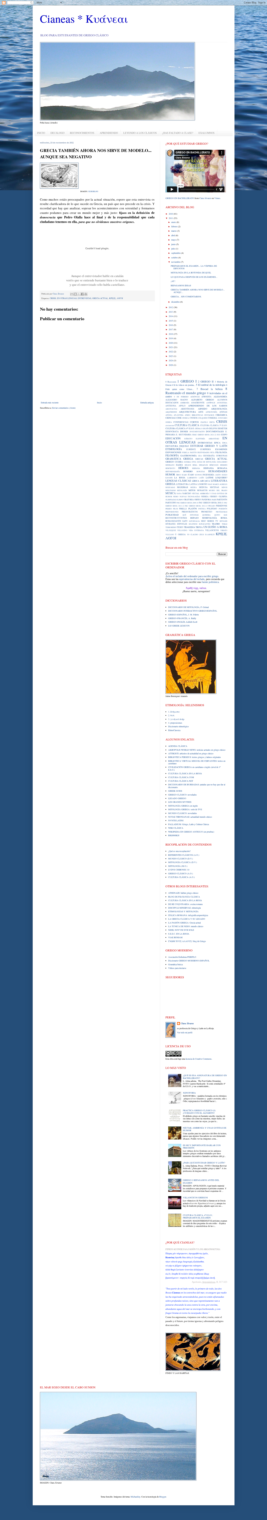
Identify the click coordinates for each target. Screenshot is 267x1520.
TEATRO (216, 523)
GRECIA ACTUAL (100, 298)
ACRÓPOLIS (195, 397)
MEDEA (193, 487)
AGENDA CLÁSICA (177, 745)
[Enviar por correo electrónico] (72, 294)
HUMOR (170, 474)
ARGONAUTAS (171, 409)
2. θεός (171, 715)
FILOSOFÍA (172, 455)
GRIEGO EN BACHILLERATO (179, 198)
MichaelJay (135, 1496)
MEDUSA (203, 487)
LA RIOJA (179, 477)
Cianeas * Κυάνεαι (84, 18)
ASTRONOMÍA (211, 412)
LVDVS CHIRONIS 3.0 (178, 869)
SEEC (203, 521)
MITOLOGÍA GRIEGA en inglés (183, 805)
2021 (171, 347)
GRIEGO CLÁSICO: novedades (182, 794)
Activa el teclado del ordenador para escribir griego (191, 576)
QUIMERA (206, 515)
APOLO (182, 405)
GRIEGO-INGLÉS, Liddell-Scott (182, 621)
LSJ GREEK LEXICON (179, 625)
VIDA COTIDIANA (196, 530)
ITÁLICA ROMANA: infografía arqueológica (188, 915)
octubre (174, 257)
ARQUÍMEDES (171, 412)
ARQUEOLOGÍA (219, 408)
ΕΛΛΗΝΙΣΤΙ (210, 534)
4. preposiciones (175, 722)
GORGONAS (221, 455)
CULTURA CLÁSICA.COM (181, 777)
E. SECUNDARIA (183, 434)
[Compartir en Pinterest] (86, 294)
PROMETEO (206, 511)
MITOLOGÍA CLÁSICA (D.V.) (182, 862)
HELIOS (188, 465)
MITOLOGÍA (182, 490)
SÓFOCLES (182, 524)
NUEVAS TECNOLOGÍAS (190, 496)
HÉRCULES (213, 465)
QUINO (217, 515)
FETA (212, 452)
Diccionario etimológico (178, 726)
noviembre (176, 261)
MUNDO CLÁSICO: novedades (182, 813)
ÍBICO (178, 475)
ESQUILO (184, 445)
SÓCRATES (170, 524)
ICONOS (198, 475)
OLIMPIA (223, 496)
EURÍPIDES (205, 449)
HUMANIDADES (217, 471)
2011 (171, 218)
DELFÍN (206, 428)
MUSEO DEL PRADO (218, 490)
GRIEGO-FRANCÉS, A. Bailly (182, 618)
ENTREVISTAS (84, 298)
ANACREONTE (198, 402)
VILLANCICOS (212, 530)
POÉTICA (202, 509)
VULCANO (169, 534)
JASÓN (218, 475)
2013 (171, 311)
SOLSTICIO (193, 524)
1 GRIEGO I (187, 381)
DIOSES (184, 431)
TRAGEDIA (189, 527)
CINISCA (185, 418)
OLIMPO (179, 499)
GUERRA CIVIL (190, 462)
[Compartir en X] (79, 294)
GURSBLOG (93, 191)
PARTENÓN (222, 499)
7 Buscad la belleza (210, 389)
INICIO (41, 133)
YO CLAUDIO (192, 534)
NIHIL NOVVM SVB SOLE (181, 929)
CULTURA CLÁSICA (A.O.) (181, 877)
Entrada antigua (147, 402)
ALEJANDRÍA (220, 396)
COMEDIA (212, 418)
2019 (171, 338)
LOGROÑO (202, 484)
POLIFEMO (212, 508)
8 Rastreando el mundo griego (196, 390)
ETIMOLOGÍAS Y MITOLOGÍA (183, 911)
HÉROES (183, 468)
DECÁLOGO (57, 133)
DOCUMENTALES (215, 431)
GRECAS (199, 459)
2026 (171, 364)
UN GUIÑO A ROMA (215, 527)
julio (173, 248)
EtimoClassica (174, 730)
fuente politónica (210, 582)
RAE (225, 515)
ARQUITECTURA (187, 411)
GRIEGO (169, 461)
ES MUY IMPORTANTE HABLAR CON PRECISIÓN (202, 1146)
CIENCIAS (170, 417)
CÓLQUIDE (202, 418)
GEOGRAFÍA (209, 455)
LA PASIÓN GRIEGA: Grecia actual (184, 922)
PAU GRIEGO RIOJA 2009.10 (187, 503)
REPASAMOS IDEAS (181, 285)
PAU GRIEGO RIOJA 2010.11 (211, 502)
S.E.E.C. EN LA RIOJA (178, 933)
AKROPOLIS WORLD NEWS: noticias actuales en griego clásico (196, 749)
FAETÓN (193, 452)
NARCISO (186, 493)
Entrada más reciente (49, 402)
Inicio (99, 402)
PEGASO (211, 506)
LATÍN (201, 478)
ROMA (224, 517)
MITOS (192, 490)
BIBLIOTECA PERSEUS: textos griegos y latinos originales (194, 757)
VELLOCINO (182, 530)
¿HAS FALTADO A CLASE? (177, 133)
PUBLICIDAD (172, 514)
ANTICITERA (222, 403)
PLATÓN (192, 508)
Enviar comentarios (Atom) (64, 407)
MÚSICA (170, 493)
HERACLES (203, 465)
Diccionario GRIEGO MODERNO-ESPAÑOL (188, 960)
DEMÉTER (222, 428)
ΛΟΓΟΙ (120, 298)
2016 (171, 324)
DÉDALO (198, 428)
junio (173, 244)
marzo (174, 230)
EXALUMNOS (207, 133)
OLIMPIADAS (170, 499)
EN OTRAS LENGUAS (67, 298)
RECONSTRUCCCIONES (176, 518)
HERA (195, 465)
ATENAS (223, 412)
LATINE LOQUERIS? (216, 477)
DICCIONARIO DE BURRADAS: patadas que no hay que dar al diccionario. (196, 785)
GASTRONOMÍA (188, 455)
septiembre (176, 252)
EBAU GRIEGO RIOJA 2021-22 (204, 435)
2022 (171, 351)
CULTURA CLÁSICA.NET (180, 780)
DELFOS (213, 428)
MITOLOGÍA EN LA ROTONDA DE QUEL (191, 272)
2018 (171, 333)
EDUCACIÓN (173, 438)
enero (174, 222)
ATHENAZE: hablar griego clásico (183, 892)
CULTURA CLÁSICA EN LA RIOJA (185, 773)
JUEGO (224, 475)
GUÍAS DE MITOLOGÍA (206, 462)
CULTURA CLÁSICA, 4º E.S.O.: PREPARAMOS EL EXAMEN (198, 1216)
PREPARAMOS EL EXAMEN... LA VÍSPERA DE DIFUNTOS (194, 267)
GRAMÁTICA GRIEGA (179, 458)
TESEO (180, 527)
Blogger (162, 1496)
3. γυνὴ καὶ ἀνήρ (176, 719)
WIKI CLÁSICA (175, 827)
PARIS (214, 499)
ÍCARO (191, 474)
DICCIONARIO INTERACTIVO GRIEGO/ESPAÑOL (192, 610)
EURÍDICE (191, 449)
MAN (210, 484)
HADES (179, 465)
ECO (219, 435)
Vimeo (217, 198)
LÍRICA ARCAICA (201, 480)
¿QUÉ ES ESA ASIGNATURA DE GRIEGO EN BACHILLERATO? (205, 1076)
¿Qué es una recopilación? (179, 851)
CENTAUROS (209, 415)
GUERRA (179, 462)
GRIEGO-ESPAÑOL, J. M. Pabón (183, 614)
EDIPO (224, 434)
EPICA (217, 442)
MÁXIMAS (182, 487)
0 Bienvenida (170, 381)
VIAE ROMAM (175, 937)
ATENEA (168, 415)
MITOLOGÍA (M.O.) (177, 865)
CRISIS (53, 298)
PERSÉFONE (221, 505)
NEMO (175, 496)
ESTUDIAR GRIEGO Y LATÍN (208, 445)
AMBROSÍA (184, 403)
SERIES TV (212, 521)
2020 (171, 342)
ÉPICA (224, 443)
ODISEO (213, 496)
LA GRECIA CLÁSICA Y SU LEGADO (186, 918)
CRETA (212, 422)
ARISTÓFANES (187, 409)
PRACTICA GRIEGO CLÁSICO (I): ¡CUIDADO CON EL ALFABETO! (199, 1111)
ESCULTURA (171, 445)
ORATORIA (189, 499)
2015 (171, 320)
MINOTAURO (170, 490)
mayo (174, 239)
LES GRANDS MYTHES (179, 801)
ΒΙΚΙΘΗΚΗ (173, 835)
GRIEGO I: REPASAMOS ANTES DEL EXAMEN (201, 1181)
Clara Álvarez (205, 198)
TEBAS (224, 524)
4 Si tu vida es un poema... (183, 384)
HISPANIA (196, 468)
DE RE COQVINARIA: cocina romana (185, 904)
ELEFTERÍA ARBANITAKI (207, 439)
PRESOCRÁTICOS (190, 511)
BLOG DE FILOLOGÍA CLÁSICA (184, 896)
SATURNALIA (194, 521)
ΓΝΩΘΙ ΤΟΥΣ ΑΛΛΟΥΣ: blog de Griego (187, 941)
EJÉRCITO (188, 439)
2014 (171, 316)
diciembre (175, 301)
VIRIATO (223, 530)
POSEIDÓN (223, 509)
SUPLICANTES (204, 524)
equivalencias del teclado (192, 579)
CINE (178, 417)
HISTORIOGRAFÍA (172, 471)
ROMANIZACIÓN (173, 521)
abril (173, 235)
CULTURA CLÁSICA (187, 425)
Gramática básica (175, 964)
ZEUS (201, 534)
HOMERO (188, 471)
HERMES (223, 465)
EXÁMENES (221, 449)
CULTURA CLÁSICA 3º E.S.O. (213, 425)
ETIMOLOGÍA (173, 449)
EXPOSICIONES (173, 452)
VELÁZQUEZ (170, 530)
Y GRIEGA (180, 534)
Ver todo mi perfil (184, 1032)
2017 (171, 329)
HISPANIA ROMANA (215, 468)
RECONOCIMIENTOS (82, 133)
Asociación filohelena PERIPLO (182, 956)
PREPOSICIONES (171, 512)
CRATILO (204, 422)
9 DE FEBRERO (181, 397)
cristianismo (169, 425)
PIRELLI (183, 508)
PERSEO (168, 509)
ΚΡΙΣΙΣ (112, 298)
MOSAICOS (202, 490)
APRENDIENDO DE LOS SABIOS (207, 405)
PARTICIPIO (170, 502)
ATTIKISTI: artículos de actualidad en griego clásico (190, 753)
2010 (171, 213)
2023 (171, 356)
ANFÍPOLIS (210, 403)
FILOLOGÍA (221, 452)
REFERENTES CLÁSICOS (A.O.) (183, 854)
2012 (171, 307)
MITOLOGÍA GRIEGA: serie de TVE (185, 809)
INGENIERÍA (208, 474)
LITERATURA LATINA (186, 484)
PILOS (175, 509)
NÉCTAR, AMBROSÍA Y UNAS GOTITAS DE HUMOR (204, 1129)
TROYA (199, 527)
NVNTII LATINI (175, 820)
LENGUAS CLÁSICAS (178, 480)
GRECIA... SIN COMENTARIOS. (186, 296)
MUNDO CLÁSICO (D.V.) (180, 858)
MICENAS (214, 487)
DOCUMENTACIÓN (197, 431)
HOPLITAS (201, 471)
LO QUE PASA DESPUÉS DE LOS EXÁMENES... (194, 276)
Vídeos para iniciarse (177, 967)
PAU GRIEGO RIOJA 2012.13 (196, 506)
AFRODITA (206, 396)
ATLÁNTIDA (178, 415)
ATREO (187, 415)
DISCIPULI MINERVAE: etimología (184, 907)
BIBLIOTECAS (197, 415)
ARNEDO (202, 408)
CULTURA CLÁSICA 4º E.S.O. (180, 428)
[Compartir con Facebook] (82, 294)
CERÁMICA (221, 414)
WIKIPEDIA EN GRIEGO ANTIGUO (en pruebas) (191, 831)
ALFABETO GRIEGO (202, 399)
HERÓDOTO (170, 468)
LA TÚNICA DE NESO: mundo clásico (185, 926)
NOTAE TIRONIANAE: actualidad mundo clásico (190, 816)
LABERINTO (192, 478)
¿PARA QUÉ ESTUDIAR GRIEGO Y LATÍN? (204, 1162)
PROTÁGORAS (221, 512)
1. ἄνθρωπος (174, 711)
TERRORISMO (171, 527)
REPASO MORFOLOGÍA (203, 517)
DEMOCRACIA (172, 431)
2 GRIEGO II (206, 381)
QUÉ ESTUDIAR (191, 515)
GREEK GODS (175, 790)
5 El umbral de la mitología (210, 384)
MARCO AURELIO (220, 484)
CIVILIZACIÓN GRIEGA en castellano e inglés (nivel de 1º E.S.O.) (194, 768)
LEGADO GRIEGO (177, 798)
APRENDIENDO (109, 133)
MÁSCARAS (170, 487)
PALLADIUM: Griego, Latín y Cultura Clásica (188, 824)
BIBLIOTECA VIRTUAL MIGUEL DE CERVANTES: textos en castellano (196, 762)
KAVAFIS (169, 478)
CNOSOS (193, 418)
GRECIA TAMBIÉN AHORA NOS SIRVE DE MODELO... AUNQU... (198, 291)
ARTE (200, 412)
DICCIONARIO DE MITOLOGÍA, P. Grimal (188, 607)
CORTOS (194, 421)
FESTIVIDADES (203, 452)
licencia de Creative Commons (199, 1058)
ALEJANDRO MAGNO (176, 399)
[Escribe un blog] (75, 294)
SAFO (184, 521)
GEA (200, 456)
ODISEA (205, 496)
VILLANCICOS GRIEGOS (195, 1197)
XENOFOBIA (189, 1092)
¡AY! (173, 281)
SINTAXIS (223, 521)
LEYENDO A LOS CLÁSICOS (140, 133)
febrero (174, 226)
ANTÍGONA (170, 405)
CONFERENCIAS (180, 422)
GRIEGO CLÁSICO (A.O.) (180, 873)
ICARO (184, 475)
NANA (179, 493)
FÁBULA (185, 452)
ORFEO (197, 499)
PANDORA (206, 499)
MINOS (224, 487)
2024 (171, 360)
